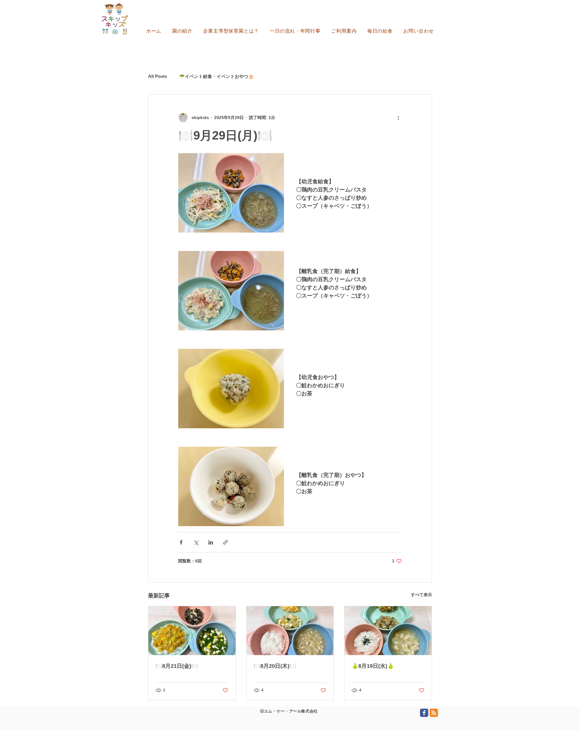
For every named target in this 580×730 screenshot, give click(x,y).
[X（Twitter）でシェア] (196, 542)
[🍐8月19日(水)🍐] (388, 630)
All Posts (157, 76)
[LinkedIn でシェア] (211, 542)
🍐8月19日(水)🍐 (373, 666)
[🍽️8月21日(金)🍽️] (192, 630)
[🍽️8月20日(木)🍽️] (290, 630)
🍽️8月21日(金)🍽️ (177, 666)
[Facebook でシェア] (181, 542)
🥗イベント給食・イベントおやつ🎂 (216, 76)
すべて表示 (421, 594)
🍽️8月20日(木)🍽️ (275, 666)
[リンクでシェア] (225, 542)
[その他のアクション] (398, 117)
